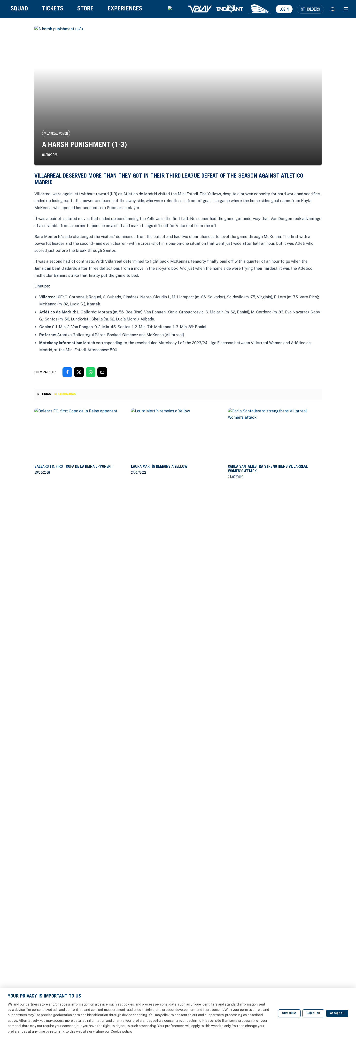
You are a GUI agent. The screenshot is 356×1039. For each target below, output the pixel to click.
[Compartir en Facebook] (67, 372)
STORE (85, 9)
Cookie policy (121, 1031)
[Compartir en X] (79, 372)
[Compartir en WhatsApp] (90, 372)
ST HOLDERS (310, 9)
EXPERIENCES (125, 9)
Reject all (313, 1013)
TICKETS (52, 9)
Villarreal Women (56, 133)
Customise (289, 1013)
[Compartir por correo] (102, 372)
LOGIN (284, 9)
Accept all (337, 1013)
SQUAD (19, 9)
